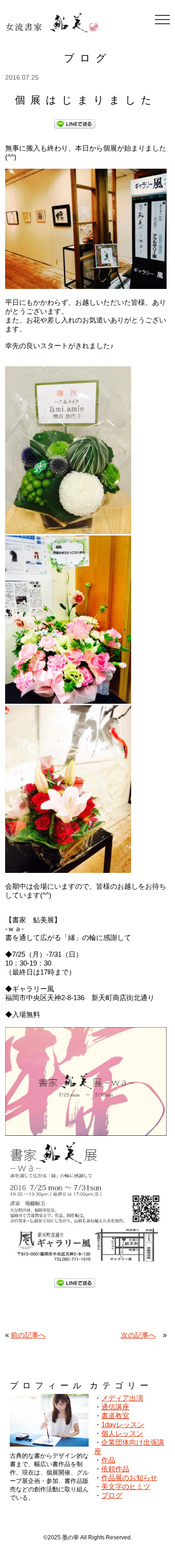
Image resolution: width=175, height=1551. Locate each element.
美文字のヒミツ (125, 1486)
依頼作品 (115, 1469)
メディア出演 (122, 1398)
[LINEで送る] (74, 123)
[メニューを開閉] (162, 19)
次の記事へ (138, 1335)
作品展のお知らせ (129, 1478)
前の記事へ (28, 1335)
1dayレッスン (122, 1424)
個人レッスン (122, 1433)
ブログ (111, 1495)
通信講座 (115, 1407)
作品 (108, 1460)
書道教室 (115, 1416)
